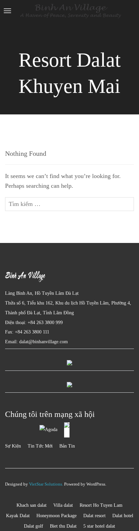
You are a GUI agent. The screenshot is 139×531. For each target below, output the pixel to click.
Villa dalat (63, 505)
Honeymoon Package (56, 515)
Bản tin (67, 446)
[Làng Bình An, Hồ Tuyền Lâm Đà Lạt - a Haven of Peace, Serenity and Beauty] (70, 11)
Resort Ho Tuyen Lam (101, 505)
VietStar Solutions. (46, 484)
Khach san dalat (32, 505)
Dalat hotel (122, 515)
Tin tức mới (40, 446)
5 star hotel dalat (99, 526)
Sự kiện (13, 446)
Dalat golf (33, 526)
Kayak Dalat (18, 515)
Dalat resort (94, 515)
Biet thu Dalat (63, 526)
